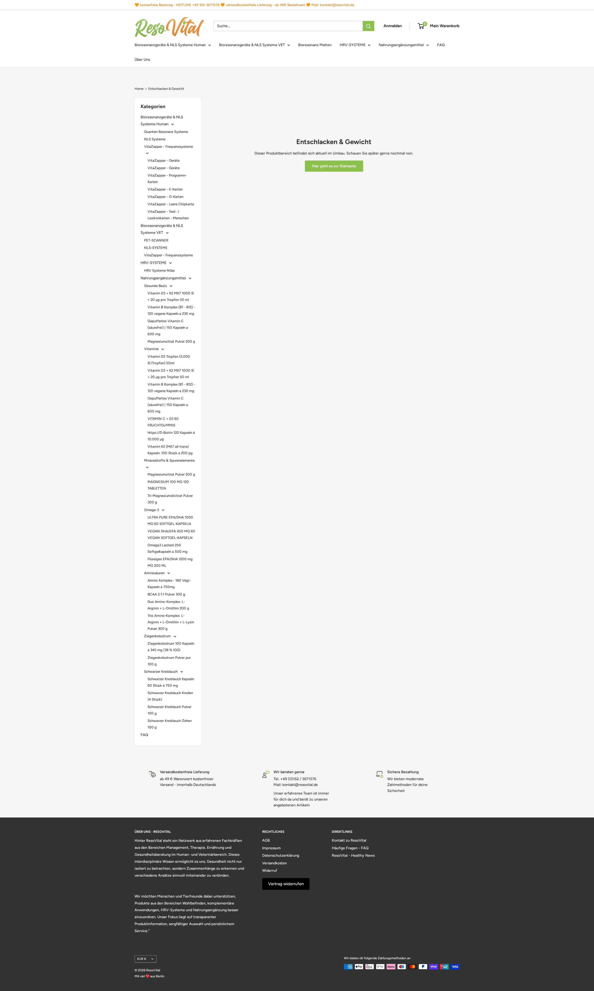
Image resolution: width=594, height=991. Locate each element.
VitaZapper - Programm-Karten (167, 178)
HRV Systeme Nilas (159, 270)
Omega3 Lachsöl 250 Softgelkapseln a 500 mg (167, 548)
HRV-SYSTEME (352, 45)
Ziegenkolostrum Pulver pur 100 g (169, 661)
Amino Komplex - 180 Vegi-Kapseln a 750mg (169, 583)
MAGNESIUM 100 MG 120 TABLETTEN (168, 485)
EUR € (141, 959)
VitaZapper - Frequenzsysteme (168, 147)
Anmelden (393, 25)
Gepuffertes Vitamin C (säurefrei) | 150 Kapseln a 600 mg (168, 327)
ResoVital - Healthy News (353, 855)
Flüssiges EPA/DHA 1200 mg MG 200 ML (170, 562)
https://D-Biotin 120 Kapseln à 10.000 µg (171, 436)
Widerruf (269, 870)
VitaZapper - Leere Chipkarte (171, 204)
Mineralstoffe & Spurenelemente (169, 460)
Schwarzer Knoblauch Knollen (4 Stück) (170, 696)
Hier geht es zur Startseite (334, 166)
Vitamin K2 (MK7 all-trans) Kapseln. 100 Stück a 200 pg (170, 449)
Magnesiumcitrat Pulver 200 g (171, 341)
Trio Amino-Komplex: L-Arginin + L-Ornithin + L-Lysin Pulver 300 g (171, 622)
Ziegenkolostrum (158, 636)
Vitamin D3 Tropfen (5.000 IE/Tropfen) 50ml (169, 359)
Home (139, 89)
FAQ (441, 45)
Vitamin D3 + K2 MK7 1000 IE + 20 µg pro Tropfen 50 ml (171, 296)
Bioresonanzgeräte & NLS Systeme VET (252, 45)
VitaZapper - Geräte (164, 160)
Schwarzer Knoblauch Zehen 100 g (170, 724)
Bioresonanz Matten (315, 45)
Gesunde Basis (156, 286)
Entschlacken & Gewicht (166, 89)
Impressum (271, 848)
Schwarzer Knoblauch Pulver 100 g (169, 710)
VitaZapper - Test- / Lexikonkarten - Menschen (168, 214)
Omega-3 (152, 510)
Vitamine (151, 349)
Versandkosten (274, 863)
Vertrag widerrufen (286, 883)
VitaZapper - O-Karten (165, 197)
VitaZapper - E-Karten (165, 189)
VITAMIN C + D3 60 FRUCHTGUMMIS (163, 422)
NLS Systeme (154, 139)
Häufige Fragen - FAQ (350, 848)
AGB (266, 840)
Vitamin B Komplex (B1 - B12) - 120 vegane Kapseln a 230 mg (171, 310)
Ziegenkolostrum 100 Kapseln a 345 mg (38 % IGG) (171, 646)
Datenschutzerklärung (280, 855)
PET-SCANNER (156, 240)
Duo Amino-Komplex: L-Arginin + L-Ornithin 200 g (168, 605)
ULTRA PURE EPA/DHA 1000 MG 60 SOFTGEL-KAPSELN (170, 520)
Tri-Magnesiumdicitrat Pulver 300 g (170, 499)
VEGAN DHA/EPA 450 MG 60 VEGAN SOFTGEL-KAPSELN (171, 534)
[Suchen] (368, 26)
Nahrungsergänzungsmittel (401, 45)
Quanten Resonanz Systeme (166, 132)
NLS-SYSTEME (156, 248)
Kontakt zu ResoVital (349, 840)
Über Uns (142, 59)
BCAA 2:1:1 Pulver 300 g (166, 594)
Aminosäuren (154, 573)
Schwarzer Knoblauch (161, 671)
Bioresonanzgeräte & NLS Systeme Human (170, 45)
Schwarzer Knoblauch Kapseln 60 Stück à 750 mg (171, 682)
